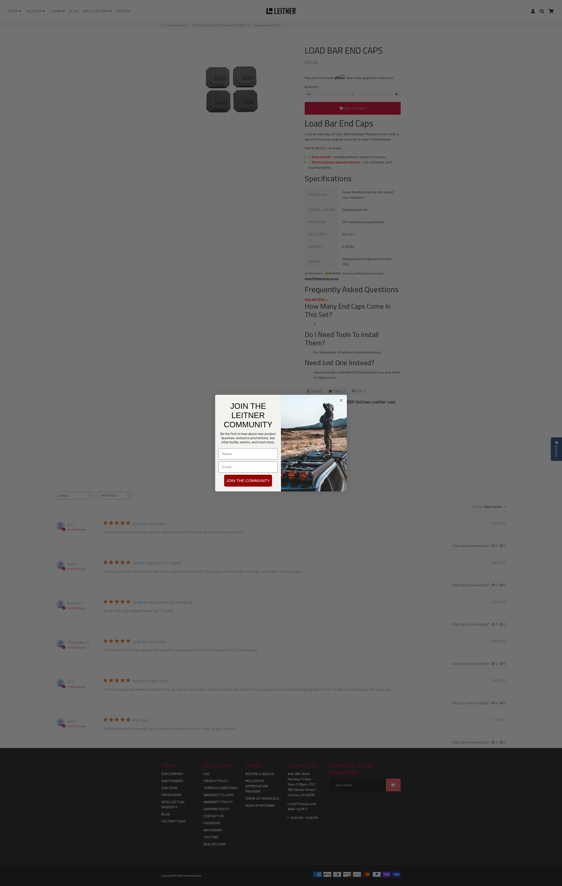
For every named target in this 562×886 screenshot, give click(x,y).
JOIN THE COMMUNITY (248, 480)
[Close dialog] (341, 400)
